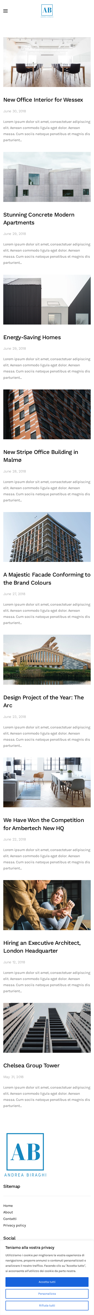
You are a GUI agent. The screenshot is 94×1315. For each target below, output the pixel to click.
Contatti (10, 1219)
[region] (47, 1277)
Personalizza (47, 1294)
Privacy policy (14, 1225)
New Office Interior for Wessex (43, 99)
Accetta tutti (47, 1282)
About (8, 1212)
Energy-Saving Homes (32, 337)
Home (8, 1206)
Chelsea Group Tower (31, 1065)
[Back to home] (47, 11)
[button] (5, 11)
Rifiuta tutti (47, 1305)
